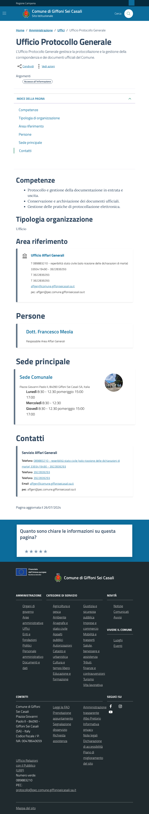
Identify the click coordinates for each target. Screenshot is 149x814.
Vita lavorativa (93, 684)
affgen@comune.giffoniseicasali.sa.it (53, 286)
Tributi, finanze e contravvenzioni (94, 668)
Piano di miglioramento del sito (93, 758)
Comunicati (121, 611)
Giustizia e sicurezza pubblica (90, 612)
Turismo (88, 679)
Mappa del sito (26, 808)
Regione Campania (26, 3)
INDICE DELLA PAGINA (31, 98)
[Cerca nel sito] (128, 13)
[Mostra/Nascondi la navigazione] (4, 13)
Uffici (26, 628)
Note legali (90, 735)
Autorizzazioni (62, 645)
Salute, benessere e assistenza (91, 651)
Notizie (118, 606)
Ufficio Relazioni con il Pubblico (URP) (27, 765)
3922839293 (42, 472)
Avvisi (118, 617)
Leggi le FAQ (61, 707)
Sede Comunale (36, 377)
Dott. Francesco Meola (49, 331)
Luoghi (118, 640)
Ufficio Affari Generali (47, 255)
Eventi (118, 645)
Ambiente (59, 617)
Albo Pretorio (92, 718)
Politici (27, 645)
